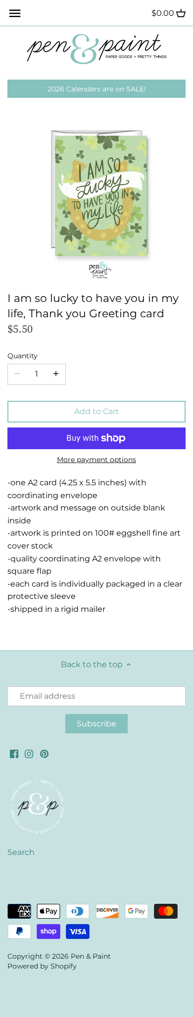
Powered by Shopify (42, 966)
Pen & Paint (91, 956)
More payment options (96, 460)
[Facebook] (14, 753)
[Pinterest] (44, 753)
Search (21, 852)
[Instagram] (29, 753)
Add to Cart (96, 411)
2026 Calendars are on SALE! (97, 89)
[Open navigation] (14, 13)
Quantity (22, 356)
